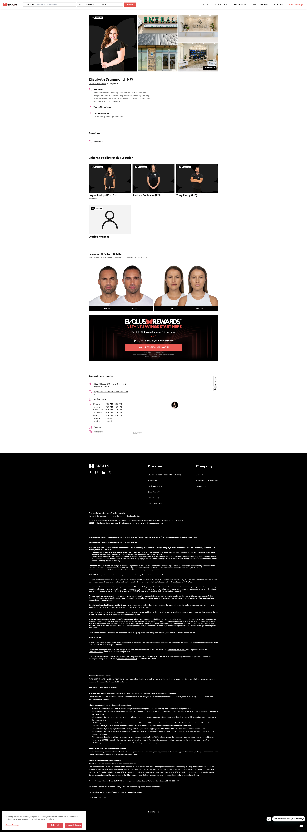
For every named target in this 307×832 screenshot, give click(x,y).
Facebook (98, 427)
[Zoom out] (215, 381)
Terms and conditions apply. (153, 352)
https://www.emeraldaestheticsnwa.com (111, 393)
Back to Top (153, 812)
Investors (278, 4)
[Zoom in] (215, 378)
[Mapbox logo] (137, 433)
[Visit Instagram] (96, 472)
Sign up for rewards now (152, 347)
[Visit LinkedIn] (103, 472)
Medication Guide (96, 652)
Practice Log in (296, 4)
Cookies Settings (133, 516)
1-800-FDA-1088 (149, 659)
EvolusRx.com (135, 792)
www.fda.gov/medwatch (127, 659)
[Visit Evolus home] (11, 4)
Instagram (98, 432)
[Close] (82, 813)
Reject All (55, 825)
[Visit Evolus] (99, 466)
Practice (28, 4)
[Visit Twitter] (110, 472)
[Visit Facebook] (90, 472)
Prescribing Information (177, 650)
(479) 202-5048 (100, 399)
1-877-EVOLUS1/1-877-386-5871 (154, 657)
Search (130, 5)
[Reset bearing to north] (215, 384)
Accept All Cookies (73, 825)
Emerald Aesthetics (97, 84)
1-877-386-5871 (173, 781)
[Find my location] (215, 389)
